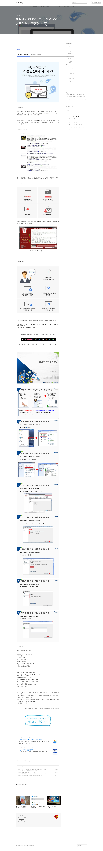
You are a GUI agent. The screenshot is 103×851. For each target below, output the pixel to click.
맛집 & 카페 (70, 61)
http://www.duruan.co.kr (24, 747)
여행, (71, 94)
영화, (67, 101)
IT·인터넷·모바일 (22, 766)
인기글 (71, 106)
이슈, (84, 94)
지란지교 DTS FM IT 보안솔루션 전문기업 (30, 740)
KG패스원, (85, 96)
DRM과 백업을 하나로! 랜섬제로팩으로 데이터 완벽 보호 (33, 751)
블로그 (69, 74)
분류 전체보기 (69, 43)
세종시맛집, (74, 96)
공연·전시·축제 (70, 68)
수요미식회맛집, (80, 96)
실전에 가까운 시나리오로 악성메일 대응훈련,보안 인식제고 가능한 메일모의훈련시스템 (34, 742)
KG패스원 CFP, (69, 96)
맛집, (69, 101)
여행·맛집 (68, 56)
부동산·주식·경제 (71, 78)
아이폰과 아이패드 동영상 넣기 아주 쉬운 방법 (26, 772)
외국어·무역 (70, 80)
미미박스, (71, 98)
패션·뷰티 (69, 51)
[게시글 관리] (23, 761)
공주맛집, (68, 94)
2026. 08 (77, 116)
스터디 (67, 77)
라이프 (67, 50)
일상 (68, 47)
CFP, (75, 98)
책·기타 (69, 69)
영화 (68, 66)
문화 (67, 64)
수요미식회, (73, 101)
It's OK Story (19, 2)
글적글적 (68, 46)
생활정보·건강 (70, 53)
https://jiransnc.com (23, 737)
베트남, (84, 98)
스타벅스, (77, 94)
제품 (68, 54)
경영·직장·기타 (70, 81)
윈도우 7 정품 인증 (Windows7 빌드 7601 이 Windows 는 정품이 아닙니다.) (32, 773)
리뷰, (67, 98)
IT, (69, 98)
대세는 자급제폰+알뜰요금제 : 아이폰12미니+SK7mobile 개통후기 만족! (31, 769)
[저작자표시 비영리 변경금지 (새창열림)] (33, 761)
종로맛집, (80, 94)
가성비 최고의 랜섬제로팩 (26, 750)
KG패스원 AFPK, (79, 98)
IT (18, 766)
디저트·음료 (70, 62)
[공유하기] (21, 761)
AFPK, (73, 94)
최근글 (67, 106)
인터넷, (76, 101)
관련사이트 (80, 845)
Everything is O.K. (22, 817)
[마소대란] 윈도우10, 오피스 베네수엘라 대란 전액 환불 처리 (29, 775)
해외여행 (69, 59)
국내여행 (69, 58)
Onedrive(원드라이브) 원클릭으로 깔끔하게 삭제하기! (28, 770)
